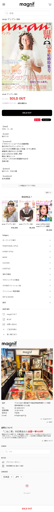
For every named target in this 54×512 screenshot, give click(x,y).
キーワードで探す (9, 240)
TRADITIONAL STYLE (10, 246)
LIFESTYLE (6, 269)
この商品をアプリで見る (26, 186)
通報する (48, 192)
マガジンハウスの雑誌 (11, 280)
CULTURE (6, 263)
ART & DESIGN (8, 297)
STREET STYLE (8, 252)
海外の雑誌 (7, 274)
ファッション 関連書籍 (11, 291)
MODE (5, 257)
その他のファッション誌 (12, 286)
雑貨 (4, 303)
